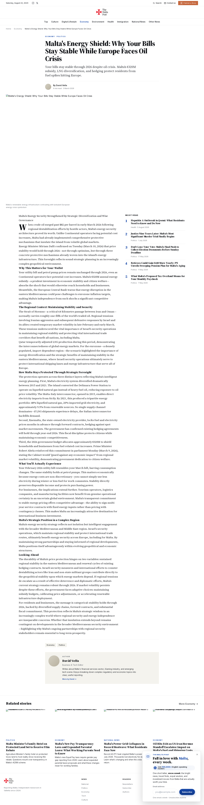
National (85, 784)
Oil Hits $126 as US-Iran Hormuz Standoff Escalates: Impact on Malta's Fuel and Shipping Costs (173, 747)
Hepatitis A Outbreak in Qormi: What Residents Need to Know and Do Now (158, 222)
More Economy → (188, 703)
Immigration (123, 22)
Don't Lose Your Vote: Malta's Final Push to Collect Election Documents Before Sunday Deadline (155, 249)
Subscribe (127, 788)
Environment (98, 22)
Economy (84, 22)
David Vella (61, 85)
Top (46, 22)
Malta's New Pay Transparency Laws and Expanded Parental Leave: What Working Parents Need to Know (77, 748)
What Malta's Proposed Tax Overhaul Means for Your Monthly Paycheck (158, 277)
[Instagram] (33, 3)
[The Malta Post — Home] (102, 12)
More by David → (69, 679)
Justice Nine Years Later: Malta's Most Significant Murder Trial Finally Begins (152, 235)
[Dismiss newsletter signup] (197, 754)
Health (111, 22)
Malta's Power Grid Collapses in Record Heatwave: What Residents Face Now (125, 747)
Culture (54, 22)
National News (138, 22)
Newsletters (128, 784)
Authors (126, 792)
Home (8, 29)
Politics (62, 645)
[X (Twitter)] (37, 3)
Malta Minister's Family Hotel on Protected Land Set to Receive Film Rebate (28, 747)
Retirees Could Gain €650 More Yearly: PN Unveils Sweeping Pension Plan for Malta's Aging (158, 264)
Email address (158, 786)
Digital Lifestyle (69, 22)
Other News (154, 22)
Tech (83, 796)
